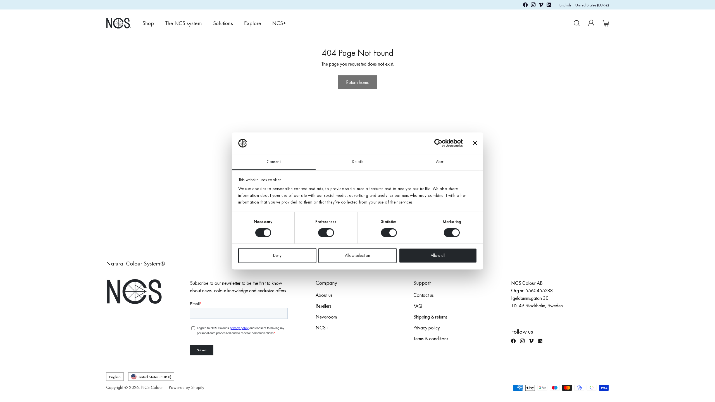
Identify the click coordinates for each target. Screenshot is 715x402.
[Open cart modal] (605, 23)
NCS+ (322, 327)
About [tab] (441, 161)
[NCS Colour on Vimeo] (541, 5)
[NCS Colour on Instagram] (533, 5)
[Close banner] (475, 143)
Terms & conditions (430, 338)
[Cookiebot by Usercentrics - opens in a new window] (438, 143)
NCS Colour (152, 387)
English (565, 5)
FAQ (417, 306)
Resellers (323, 306)
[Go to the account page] (591, 23)
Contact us (423, 295)
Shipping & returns (430, 317)
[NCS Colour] (118, 23)
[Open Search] (576, 23)
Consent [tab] (274, 161)
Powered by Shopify (186, 387)
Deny (277, 255)
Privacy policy (426, 327)
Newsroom (326, 317)
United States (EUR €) (592, 5)
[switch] (326, 232)
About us (324, 295)
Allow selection (357, 255)
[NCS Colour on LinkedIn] (549, 5)
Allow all (438, 255)
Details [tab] (357, 161)
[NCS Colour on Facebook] (525, 5)
